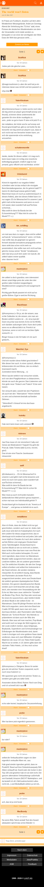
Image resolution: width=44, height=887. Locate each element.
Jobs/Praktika (32, 860)
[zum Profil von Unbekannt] (3, 174)
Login (41, 3)
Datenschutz (32, 855)
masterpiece (22, 269)
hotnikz (22, 415)
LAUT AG (28, 878)
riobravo (22, 434)
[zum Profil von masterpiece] (3, 269)
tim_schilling (22, 226)
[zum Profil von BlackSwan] (3, 305)
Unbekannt (22, 174)
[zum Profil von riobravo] (3, 433)
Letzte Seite (42, 51)
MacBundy (22, 811)
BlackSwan (22, 305)
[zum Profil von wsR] (3, 465)
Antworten (22, 70)
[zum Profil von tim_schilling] (3, 225)
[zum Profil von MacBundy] (3, 811)
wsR (22, 466)
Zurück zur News (22, 44)
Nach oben (22, 850)
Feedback (32, 864)
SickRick (22, 58)
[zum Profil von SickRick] (3, 57)
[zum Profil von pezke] (3, 713)
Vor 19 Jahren (22, 63)
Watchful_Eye (22, 349)
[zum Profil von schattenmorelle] (3, 147)
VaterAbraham (22, 100)
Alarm (16, 70)
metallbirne (22, 517)
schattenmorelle (22, 148)
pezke (22, 713)
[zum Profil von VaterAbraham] (3, 100)
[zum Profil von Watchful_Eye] (3, 349)
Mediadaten (12, 860)
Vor (38, 51)
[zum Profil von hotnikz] (3, 415)
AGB (12, 864)
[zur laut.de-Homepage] (3, 3)
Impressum (11, 855)
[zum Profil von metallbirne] (3, 517)
